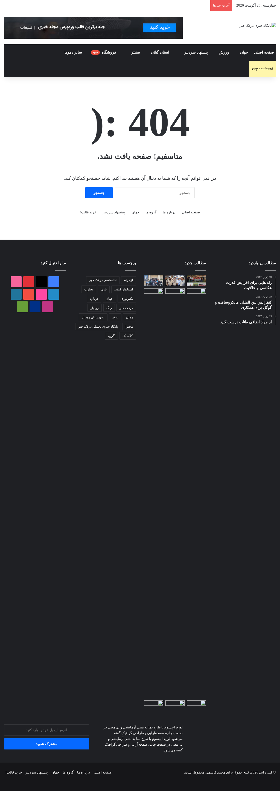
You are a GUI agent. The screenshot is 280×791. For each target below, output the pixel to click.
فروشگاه (105, 52)
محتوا (129, 326)
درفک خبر (126, 308)
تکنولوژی (127, 299)
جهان (244, 52)
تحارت (88, 289)
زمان (129, 317)
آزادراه (128, 280)
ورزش (224, 52)
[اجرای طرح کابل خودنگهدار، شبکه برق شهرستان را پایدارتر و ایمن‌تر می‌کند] (153, 293)
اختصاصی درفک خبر (102, 280)
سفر (115, 317)
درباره (94, 299)
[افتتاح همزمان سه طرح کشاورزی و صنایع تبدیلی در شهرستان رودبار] (196, 493)
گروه (111, 336)
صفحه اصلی (264, 52)
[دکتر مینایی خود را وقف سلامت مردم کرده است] (196, 705)
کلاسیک (127, 336)
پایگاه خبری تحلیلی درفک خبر (98, 326)
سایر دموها (73, 52)
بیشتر (135, 52)
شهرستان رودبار (93, 317)
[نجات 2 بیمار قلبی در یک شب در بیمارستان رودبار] (175, 705)
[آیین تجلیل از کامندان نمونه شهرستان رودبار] (153, 280)
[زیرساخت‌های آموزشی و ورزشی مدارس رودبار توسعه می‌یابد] (175, 293)
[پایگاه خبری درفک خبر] (258, 25)
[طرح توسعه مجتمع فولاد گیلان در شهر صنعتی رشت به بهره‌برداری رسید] (175, 280)
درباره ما (169, 212)
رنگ (109, 308)
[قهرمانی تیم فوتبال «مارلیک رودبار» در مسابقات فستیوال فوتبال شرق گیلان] (196, 280)
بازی (104, 289)
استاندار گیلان (123, 289)
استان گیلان (160, 52)
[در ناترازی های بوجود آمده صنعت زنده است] (153, 705)
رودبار (95, 308)
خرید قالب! (88, 212)
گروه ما (150, 212)
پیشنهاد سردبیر (196, 52)
